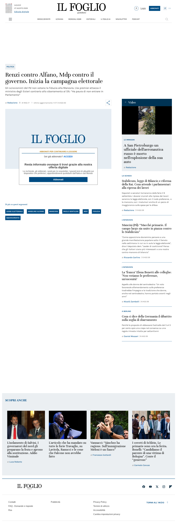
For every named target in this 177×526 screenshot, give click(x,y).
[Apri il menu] (10, 19)
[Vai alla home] (81, 8)
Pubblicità (55, 502)
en (169, 8)
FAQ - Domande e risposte (20, 506)
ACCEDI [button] (68, 156)
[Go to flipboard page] (170, 486)
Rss (10, 510)
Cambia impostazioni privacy (106, 514)
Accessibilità (99, 510)
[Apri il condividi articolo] (108, 103)
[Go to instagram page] (163, 486)
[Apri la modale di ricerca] (167, 19)
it (165, 8)
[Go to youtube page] (150, 486)
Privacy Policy (100, 502)
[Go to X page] (157, 486)
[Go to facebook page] (143, 486)
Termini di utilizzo (101, 506)
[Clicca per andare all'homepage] (29, 486)
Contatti (12, 502)
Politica (10, 67)
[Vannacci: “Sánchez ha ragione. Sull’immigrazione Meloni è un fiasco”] (109, 425)
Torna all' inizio (155, 502)
